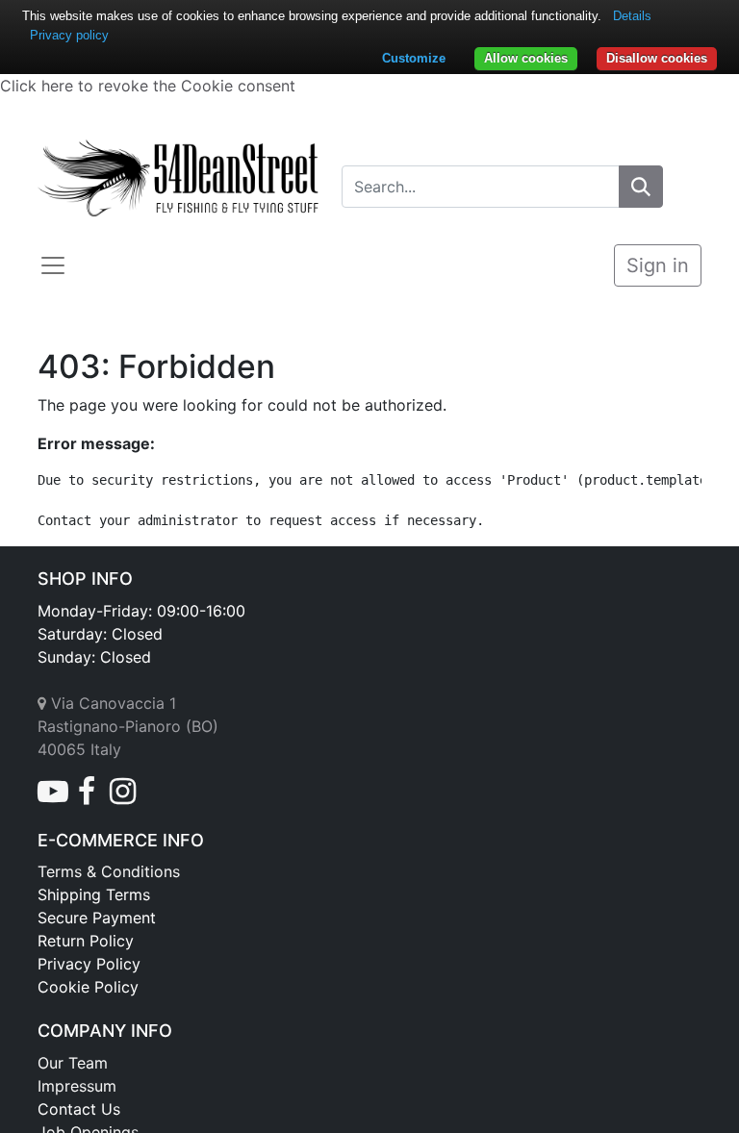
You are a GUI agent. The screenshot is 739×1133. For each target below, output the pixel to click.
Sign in (657, 265)
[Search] (641, 186)
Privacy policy (69, 35)
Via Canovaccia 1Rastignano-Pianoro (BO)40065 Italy (128, 726)
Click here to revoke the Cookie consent (147, 85)
